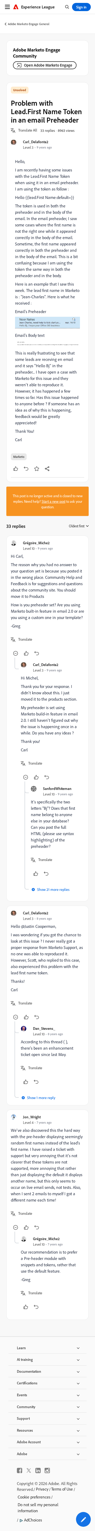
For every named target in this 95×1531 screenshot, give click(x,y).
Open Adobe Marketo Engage (48, 65)
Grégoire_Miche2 (36, 543)
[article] (47, 599)
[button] (27, 130)
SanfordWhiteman (57, 788)
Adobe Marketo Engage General (28, 24)
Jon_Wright (32, 1117)
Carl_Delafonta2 (35, 141)
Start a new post (53, 501)
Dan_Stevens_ (44, 1028)
